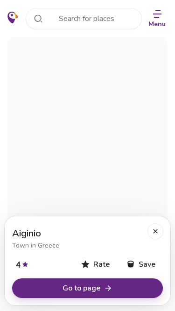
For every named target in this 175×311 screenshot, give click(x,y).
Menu (157, 24)
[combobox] (83, 18)
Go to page (81, 288)
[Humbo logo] (12, 18)
